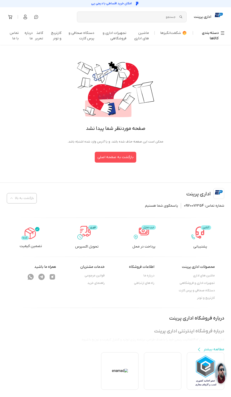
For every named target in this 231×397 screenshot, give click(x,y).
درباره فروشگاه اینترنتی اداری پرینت (189, 331)
